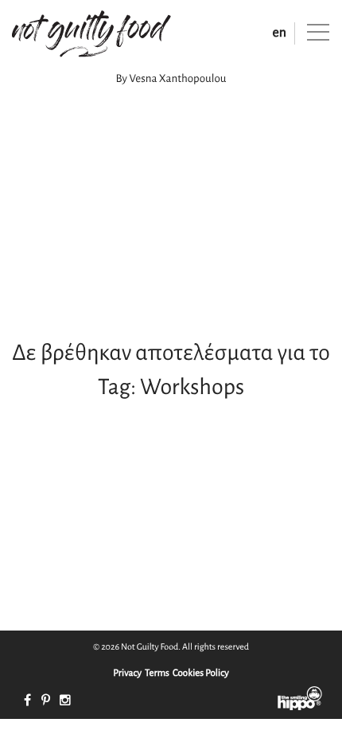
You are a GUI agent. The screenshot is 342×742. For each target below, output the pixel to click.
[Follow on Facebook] (27, 701)
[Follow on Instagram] (65, 701)
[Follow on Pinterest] (45, 701)
